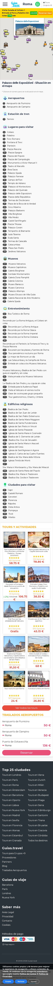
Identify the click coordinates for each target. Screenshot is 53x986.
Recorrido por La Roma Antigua (23, 327)
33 (5, 231)
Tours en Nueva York (13, 810)
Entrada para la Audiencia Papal (23, 387)
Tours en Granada (11, 840)
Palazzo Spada (15, 173)
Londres (6, 893)
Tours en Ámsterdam (13, 790)
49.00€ (33, 13)
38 (5, 248)
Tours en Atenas (11, 830)
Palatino (11, 135)
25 (5, 204)
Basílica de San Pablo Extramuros (24, 416)
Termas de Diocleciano (19, 200)
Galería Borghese (16, 270)
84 (5, 453)
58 (5, 340)
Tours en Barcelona (12, 795)
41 (5, 267)
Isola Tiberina (14, 234)
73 (5, 416)
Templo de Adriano (17, 183)
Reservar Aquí (45, 13)
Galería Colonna (15, 281)
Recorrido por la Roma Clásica (22, 330)
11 (4, 156)
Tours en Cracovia (37, 830)
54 (5, 327)
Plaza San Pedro (16, 248)
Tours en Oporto (11, 800)
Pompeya (13, 510)
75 (5, 423)
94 (5, 500)
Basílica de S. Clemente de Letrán (24, 436)
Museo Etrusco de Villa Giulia (21, 294)
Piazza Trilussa (14, 224)
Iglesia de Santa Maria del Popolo (24, 471)
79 (5, 436)
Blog (4, 866)
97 (5, 510)
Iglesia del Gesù (15, 447)
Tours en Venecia (37, 790)
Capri (10, 490)
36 (5, 241)
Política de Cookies (28, 974)
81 (5, 443)
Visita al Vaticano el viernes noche (24, 390)
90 (5, 477)
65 (5, 376)
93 (5, 497)
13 (4, 163)
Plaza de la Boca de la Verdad (22, 204)
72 (5, 413)
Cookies (6, 925)
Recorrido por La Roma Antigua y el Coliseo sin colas (25, 322)
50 (5, 298)
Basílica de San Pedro (18, 409)
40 (5, 264)
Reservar (26, 752)
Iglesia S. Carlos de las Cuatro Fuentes (26, 453)
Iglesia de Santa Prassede (20, 430)
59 (5, 350)
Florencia (12, 500)
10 (5, 152)
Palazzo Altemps (16, 291)
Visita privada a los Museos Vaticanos (25, 376)
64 (5, 367)
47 (5, 288)
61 (4, 357)
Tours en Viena (36, 775)
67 (5, 387)
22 (5, 193)
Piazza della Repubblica (19, 197)
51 (4, 301)
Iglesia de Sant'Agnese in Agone (23, 450)
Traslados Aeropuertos (14, 870)
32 (5, 227)
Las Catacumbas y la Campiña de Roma (27, 360)
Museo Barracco (16, 284)
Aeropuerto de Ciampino (18, 107)
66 (5, 380)
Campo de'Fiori (15, 180)
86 (5, 460)
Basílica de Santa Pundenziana (22, 423)
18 (5, 180)
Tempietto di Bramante (19, 231)
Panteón (11, 146)
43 (5, 274)
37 (5, 244)
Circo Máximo (14, 207)
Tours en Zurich (36, 780)
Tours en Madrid (11, 815)
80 (5, 440)
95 (5, 503)
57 (5, 337)
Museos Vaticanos (17, 264)
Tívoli (10, 514)
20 (5, 186)
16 (4, 173)
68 (5, 390)
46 (5, 284)
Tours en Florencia (12, 825)
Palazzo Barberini (16, 210)
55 (4, 330)
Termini (10, 119)
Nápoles (12, 503)
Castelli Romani (15, 493)
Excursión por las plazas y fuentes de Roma (28, 350)
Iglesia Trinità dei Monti (19, 460)
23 (5, 197)
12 (4, 159)
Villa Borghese (15, 214)
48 (5, 291)
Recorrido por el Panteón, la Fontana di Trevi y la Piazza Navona (25, 345)
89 (5, 474)
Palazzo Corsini (15, 227)
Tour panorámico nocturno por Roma (25, 353)
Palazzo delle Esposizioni (27, 21)
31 (4, 224)
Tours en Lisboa (10, 805)
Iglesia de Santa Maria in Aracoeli (23, 443)
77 (5, 430)
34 (5, 234)
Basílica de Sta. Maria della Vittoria (24, 457)
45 (5, 281)
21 (4, 190)
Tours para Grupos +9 (13, 853)
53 (5, 317)
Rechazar (21, 981)
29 (5, 217)
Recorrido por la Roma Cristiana (23, 337)
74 (5, 419)
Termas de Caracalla (17, 241)
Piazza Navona (14, 149)
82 (5, 447)
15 (4, 169)
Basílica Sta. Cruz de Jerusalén (23, 440)
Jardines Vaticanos (17, 251)
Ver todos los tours (26, 708)
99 (5, 517)
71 (5, 409)
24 (5, 200)
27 (5, 210)
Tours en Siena (36, 805)
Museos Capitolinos (17, 267)
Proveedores (9, 857)
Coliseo (10, 132)
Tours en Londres (11, 775)
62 (5, 360)
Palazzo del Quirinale (17, 190)
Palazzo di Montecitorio (19, 186)
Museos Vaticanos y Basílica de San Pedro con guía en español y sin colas (24, 371)
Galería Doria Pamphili (18, 277)
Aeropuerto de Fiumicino (18, 103)
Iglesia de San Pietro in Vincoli (22, 426)
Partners (7, 862)
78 (5, 433)
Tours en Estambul (12, 835)
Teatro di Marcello (16, 166)
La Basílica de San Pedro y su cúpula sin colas (24, 383)
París (4, 889)
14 (5, 166)
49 (5, 294)
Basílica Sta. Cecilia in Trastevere (23, 477)
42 (5, 270)
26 (5, 207)
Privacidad (7, 916)
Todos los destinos (37, 840)
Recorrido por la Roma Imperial (23, 333)
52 (5, 314)
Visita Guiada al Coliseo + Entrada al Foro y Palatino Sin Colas (15, 13)
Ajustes (34, 981)
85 (5, 457)
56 (5, 333)
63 (5, 363)
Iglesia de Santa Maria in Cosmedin (25, 433)
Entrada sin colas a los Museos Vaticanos (27, 363)
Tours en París (10, 780)
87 (5, 464)
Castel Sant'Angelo (17, 221)
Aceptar (8, 981)
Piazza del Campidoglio (19, 159)
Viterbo (11, 517)
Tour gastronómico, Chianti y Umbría (25, 397)
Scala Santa (13, 238)
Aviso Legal (8, 912)
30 (5, 221)
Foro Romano (13, 139)
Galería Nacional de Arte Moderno (24, 298)
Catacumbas (14, 244)
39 (5, 251)
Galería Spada (14, 301)
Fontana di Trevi (14, 142)
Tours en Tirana (36, 820)
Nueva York (8, 897)
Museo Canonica (16, 288)
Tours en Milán (36, 785)
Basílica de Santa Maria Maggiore (24, 419)
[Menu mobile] (5, 5)
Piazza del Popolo (15, 156)
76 (5, 426)
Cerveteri (12, 497)
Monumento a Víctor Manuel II (22, 163)
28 (5, 214)
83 (5, 450)
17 (5, 176)
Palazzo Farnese (16, 176)
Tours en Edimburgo (39, 810)
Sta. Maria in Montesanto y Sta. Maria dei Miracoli (26, 467)
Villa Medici (13, 217)
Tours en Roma (10, 785)
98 (5, 514)
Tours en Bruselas (37, 825)
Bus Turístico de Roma (18, 314)
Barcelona (7, 885)
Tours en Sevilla (10, 820)
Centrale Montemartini (19, 274)
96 (5, 507)
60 (5, 353)
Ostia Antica (14, 507)
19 (5, 183)
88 (5, 471)
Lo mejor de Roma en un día (21, 357)
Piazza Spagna (15, 152)
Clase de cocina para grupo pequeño (25, 393)
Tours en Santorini (38, 815)
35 (5, 238)
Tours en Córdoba (37, 835)
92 (5, 493)
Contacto (7, 920)
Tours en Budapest (38, 795)
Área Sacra (13, 169)
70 (5, 397)
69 (5, 393)
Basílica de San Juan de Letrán (22, 413)
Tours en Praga (36, 800)
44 (5, 277)
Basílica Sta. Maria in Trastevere (23, 474)
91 (5, 490)
